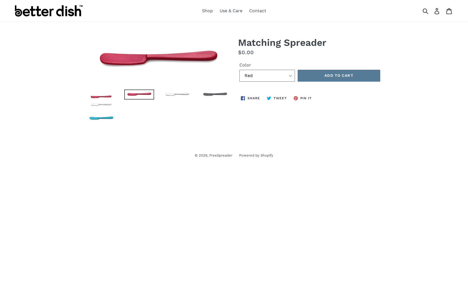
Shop (207, 10)
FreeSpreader (220, 155)
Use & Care (231, 10)
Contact (257, 10)
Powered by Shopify (256, 155)
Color (245, 65)
